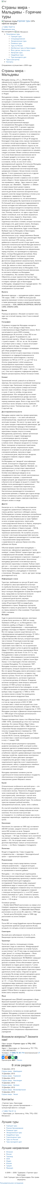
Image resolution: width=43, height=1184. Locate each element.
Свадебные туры (17, 55)
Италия (9, 1163)
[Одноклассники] (6, 1057)
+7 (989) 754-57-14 (9, 1111)
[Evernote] (12, 1057)
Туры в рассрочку (12, 59)
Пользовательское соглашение (11, 1183)
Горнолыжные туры (13, 1137)
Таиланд (9, 1156)
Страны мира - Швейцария (12, 1071)
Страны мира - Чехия (10, 1094)
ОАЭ (8, 1158)
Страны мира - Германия (11, 1076)
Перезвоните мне (8, 29)
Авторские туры (17, 52)
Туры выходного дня (18, 57)
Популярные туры (13, 34)
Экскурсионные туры (18, 41)
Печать (19, 1060)
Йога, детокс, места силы (20, 50)
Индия (8, 1161)
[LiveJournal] (16, 1057)
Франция (9, 1168)
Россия (9, 1154)
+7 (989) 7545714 (8, 27)
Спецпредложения (18, 38)
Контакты (9, 62)
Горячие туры (23, 20)
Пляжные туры (16, 43)
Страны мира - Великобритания (14, 1089)
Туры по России (17, 45)
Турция (9, 1165)
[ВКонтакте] (3, 1057)
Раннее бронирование (14, 1128)
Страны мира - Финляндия (12, 1080)
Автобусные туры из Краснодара (23, 48)
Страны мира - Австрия (10, 1085)
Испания (9, 1152)
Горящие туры (11, 1125)
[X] (9, 1057)
